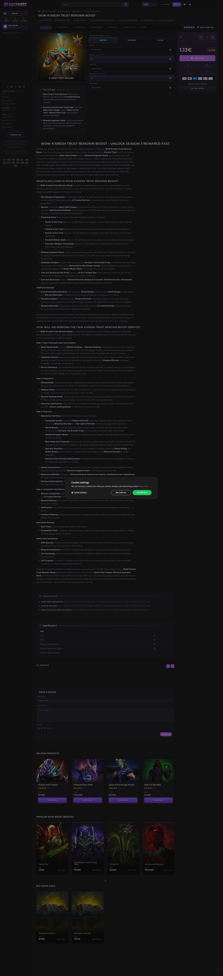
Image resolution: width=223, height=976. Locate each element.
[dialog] (111, 488)
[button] (79, 492)
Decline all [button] (121, 492)
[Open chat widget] (217, 970)
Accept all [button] (142, 492)
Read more (143, 486)
